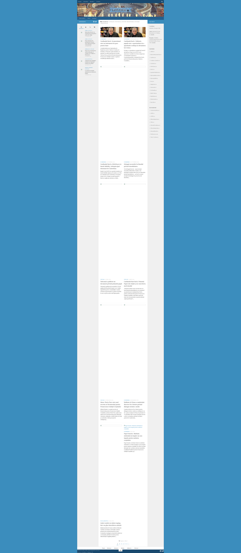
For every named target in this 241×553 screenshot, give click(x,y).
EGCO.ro (152, 69)
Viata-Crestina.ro (154, 137)
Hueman (89, 552)
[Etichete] (94, 27)
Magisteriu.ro (153, 84)
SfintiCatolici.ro (154, 99)
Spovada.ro (153, 102)
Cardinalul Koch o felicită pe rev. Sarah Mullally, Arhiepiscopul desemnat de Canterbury (111, 166)
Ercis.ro (152, 81)
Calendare (85, 1)
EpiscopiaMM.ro (154, 78)
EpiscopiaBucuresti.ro (155, 75)
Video (88, 18)
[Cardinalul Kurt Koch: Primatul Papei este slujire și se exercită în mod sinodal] (135, 230)
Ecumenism (103, 39)
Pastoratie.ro (153, 87)
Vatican (102, 279)
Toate (103, 548)
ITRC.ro (152, 122)
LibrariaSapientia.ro (154, 128)
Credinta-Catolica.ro (155, 60)
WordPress (84, 552)
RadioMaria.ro (153, 96)
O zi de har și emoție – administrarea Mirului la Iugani (90, 72)
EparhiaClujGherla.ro (155, 72)
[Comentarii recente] (90, 27)
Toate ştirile (82, 18)
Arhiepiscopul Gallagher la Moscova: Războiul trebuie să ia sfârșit (90, 62)
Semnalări (87, 49)
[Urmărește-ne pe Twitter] (96, 21)
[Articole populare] (85, 27)
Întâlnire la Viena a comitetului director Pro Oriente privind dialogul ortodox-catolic (134, 404)
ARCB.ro (152, 51)
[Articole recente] (81, 27)
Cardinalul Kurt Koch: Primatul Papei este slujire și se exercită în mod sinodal (135, 284)
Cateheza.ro (153, 57)
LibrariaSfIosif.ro (154, 131)
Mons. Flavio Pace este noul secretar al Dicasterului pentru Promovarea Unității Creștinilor (110, 404)
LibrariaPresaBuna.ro (155, 125)
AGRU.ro (152, 113)
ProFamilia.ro (153, 90)
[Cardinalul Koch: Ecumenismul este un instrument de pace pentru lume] (111, 32)
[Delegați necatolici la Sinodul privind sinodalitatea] (135, 113)
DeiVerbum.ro (153, 66)
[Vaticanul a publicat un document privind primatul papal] (111, 230)
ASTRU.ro (152, 116)
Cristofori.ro (153, 63)
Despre (79, 1)
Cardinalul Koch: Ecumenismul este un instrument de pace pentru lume (110, 43)
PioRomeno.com (154, 134)
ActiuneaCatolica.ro (154, 110)
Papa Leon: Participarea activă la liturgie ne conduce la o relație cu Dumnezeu (90, 53)
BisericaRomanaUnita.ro (155, 54)
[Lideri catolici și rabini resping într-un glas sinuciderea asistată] (111, 472)
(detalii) (152, 34)
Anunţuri (94, 18)
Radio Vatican (153, 93)
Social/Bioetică (104, 521)
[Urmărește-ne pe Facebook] (94, 21)
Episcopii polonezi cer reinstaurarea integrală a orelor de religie (90, 33)
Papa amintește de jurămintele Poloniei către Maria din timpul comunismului (90, 43)
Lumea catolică (88, 30)
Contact (98, 1)
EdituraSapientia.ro (154, 119)
